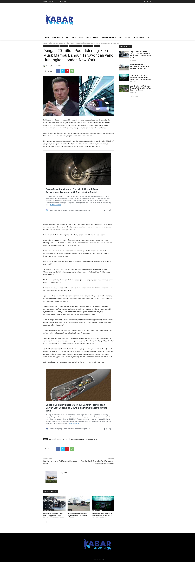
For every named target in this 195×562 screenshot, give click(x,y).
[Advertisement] (114, 20)
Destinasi (56, 46)
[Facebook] (142, 1)
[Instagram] (145, 1)
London (59, 439)
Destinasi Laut (72, 46)
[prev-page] (44, 522)
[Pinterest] (67, 71)
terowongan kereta (91, 439)
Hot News (86, 46)
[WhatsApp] (72, 71)
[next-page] (48, 522)
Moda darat (97, 46)
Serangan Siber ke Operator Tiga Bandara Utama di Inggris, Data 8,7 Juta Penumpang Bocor (102, 515)
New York (65, 439)
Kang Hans (51, 66)
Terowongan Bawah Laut (77, 439)
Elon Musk (52, 439)
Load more (134, 96)
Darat (69, 510)
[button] (149, 37)
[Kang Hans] (44, 66)
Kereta (91, 46)
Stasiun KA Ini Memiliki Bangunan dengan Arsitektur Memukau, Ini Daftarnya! (77, 515)
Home (45, 43)
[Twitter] (148, 1)
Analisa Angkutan (53, 43)
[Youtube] (150, 1)
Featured (80, 46)
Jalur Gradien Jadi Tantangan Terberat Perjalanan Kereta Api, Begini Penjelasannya (140, 88)
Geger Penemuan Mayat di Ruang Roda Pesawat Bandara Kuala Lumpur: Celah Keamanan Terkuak (53, 515)
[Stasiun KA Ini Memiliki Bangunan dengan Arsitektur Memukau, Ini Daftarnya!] (79, 503)
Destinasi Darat (63, 46)
